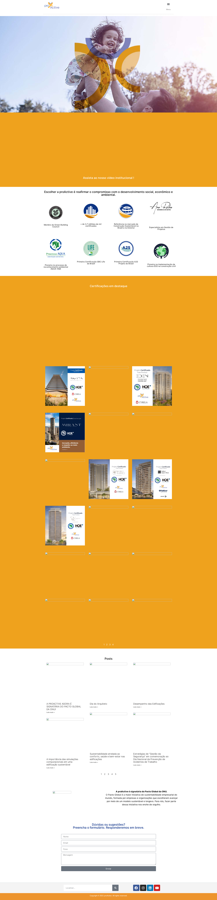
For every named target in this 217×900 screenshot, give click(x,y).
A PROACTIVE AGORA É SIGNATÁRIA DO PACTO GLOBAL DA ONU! (63, 706)
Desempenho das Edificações (149, 703)
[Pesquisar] (115, 888)
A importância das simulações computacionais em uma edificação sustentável (62, 762)
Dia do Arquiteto (98, 703)
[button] (168, 4)
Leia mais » (50, 712)
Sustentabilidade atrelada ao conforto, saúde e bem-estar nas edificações (107, 757)
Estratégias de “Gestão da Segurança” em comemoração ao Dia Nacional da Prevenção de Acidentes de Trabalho (151, 758)
